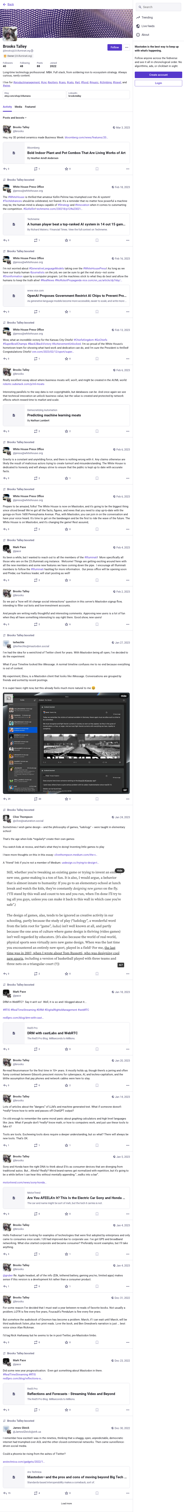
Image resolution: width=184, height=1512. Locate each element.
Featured (30, 106)
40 (4, 66)
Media (18, 106)
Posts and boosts (13, 117)
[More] (128, 169)
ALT (121, 965)
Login (158, 83)
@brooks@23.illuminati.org (16, 50)
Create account (158, 74)
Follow (115, 47)
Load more (66, 1503)
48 (21, 66)
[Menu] (126, 47)
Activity (7, 106)
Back (11, 4)
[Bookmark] (97, 169)
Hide (123, 696)
